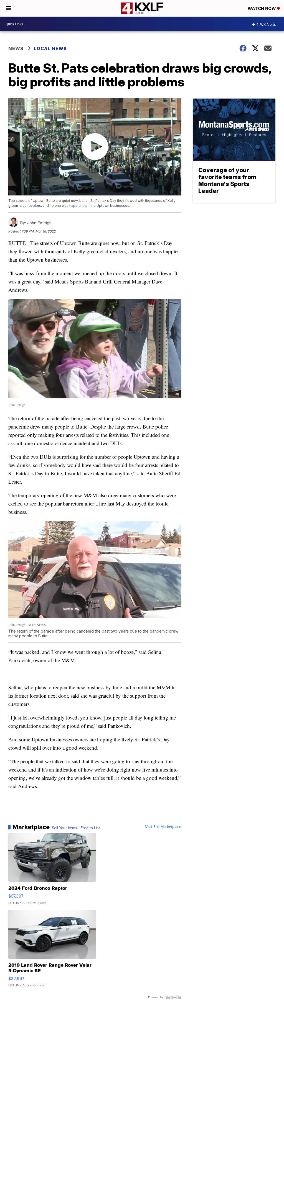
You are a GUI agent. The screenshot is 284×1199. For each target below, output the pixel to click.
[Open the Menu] (8, 8)
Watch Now (262, 8)
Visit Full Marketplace (163, 827)
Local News (50, 48)
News (16, 48)
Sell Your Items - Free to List (76, 828)
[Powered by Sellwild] (173, 997)
